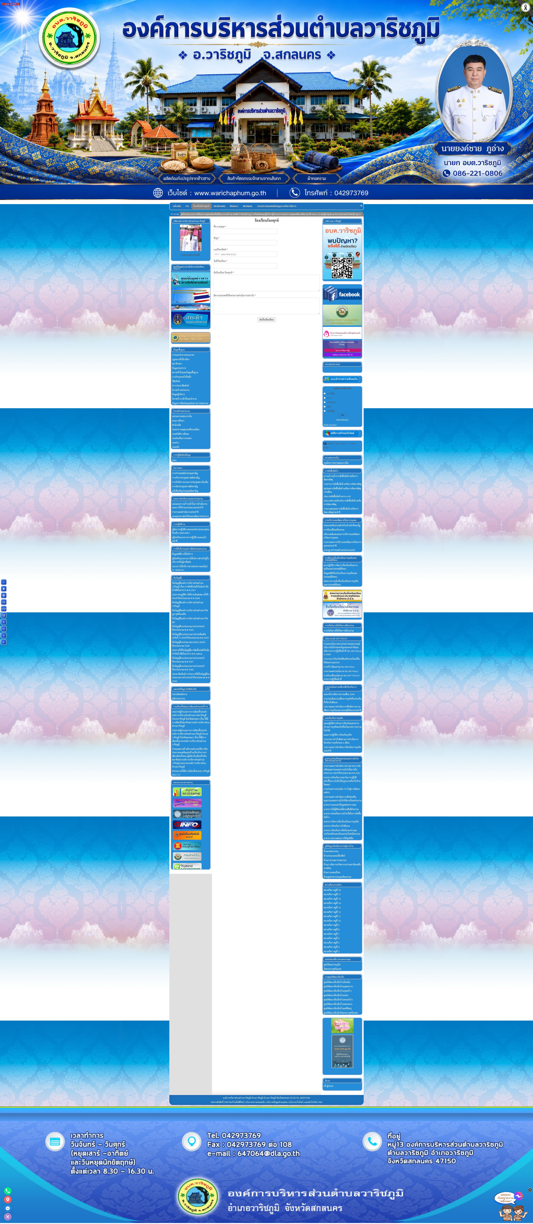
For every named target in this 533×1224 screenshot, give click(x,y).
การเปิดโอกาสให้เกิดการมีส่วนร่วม (339, 630)
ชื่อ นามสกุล (220, 226)
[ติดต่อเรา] (4, 615)
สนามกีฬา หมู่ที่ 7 (332, 933)
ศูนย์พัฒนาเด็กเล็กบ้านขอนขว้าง (338, 999)
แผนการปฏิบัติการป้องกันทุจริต (338, 734)
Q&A (174, 460)
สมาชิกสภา (177, 363)
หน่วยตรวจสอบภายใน (182, 416)
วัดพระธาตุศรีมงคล (332, 968)
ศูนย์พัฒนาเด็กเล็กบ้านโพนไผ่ (337, 982)
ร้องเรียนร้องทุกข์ (201, 206)
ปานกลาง (331, 402)
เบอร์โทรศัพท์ (221, 249)
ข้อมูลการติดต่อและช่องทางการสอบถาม (190, 403)
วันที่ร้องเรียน (220, 261)
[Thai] (15, 3)
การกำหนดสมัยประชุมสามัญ (185, 473)
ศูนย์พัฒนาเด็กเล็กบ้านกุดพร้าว (337, 990)
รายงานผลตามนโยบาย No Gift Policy (341, 671)
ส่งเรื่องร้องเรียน (267, 319)
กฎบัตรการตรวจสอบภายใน (336, 462)
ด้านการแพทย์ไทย (332, 872)
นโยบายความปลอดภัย (255, 1102)
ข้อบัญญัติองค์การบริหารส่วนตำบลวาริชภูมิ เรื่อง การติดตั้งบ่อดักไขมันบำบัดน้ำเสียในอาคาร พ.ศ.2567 (190, 587)
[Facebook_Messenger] (8, 1208)
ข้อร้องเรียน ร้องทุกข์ (224, 272)
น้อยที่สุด (331, 410)
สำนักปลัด (176, 425)
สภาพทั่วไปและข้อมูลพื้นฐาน (185, 372)
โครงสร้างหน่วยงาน (180, 390)
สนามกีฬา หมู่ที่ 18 (332, 890)
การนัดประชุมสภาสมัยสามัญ (185, 486)
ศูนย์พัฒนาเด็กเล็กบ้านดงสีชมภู (338, 1008)
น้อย (329, 406)
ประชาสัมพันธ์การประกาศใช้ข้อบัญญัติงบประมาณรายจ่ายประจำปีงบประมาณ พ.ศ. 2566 (191, 677)
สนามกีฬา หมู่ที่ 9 (332, 925)
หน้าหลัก (177, 206)
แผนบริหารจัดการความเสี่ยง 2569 (339, 694)
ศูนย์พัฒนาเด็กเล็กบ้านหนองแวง (338, 1004)
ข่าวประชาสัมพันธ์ (180, 385)
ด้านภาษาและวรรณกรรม (335, 860)
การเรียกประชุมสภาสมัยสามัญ (186, 477)
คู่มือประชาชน (178, 698)
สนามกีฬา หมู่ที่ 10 (332, 920)
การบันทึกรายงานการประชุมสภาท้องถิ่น (190, 482)
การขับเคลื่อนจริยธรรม (334, 529)
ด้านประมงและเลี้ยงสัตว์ (334, 855)
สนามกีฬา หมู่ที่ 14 (332, 903)
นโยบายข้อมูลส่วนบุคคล (276, 1102)
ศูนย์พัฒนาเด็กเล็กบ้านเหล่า (336, 995)
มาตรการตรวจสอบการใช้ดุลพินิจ (338, 838)
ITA (187, 206)
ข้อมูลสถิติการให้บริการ (182, 554)
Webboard (219, 206)
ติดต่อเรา (234, 206)
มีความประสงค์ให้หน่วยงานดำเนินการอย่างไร (235, 295)
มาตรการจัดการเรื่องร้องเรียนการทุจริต (341, 821)
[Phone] (8, 1191)
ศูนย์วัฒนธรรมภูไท (332, 964)
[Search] (361, 205)
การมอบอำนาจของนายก (183, 354)
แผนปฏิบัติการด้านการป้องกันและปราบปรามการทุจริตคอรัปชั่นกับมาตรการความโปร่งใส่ (342, 727)
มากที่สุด (331, 393)
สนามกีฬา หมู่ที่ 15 (332, 898)
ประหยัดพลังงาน (179, 694)
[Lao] (11, 3)
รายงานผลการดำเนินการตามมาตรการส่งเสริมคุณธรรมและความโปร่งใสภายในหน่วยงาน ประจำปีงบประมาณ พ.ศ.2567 (342, 769)
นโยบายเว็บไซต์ (296, 1102)
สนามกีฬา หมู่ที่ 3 (332, 951)
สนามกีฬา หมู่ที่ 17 (332, 894)
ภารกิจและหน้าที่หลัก (181, 376)
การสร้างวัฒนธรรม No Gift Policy (339, 666)
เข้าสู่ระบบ (328, 1085)
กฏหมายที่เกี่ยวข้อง (180, 359)
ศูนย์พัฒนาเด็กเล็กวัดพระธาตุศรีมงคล (341, 1012)
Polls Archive (330, 424)
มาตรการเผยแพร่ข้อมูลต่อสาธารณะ (340, 804)
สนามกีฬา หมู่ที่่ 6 (332, 938)
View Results (342, 419)
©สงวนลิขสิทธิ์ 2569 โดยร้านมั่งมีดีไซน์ (227, 1102)
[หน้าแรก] (4, 589)
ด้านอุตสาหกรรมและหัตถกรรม (337, 876)
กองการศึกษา (178, 420)
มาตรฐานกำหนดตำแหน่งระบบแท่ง (339, 549)
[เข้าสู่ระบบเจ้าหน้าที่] (4, 622)
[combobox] (217, 254)
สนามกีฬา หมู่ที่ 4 (332, 946)
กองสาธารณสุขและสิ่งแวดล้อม (185, 429)
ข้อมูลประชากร (179, 368)
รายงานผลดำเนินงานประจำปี (185, 511)
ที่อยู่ (216, 238)
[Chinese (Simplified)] (4, 3)
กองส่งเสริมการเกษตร (182, 438)
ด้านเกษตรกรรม (331, 851)
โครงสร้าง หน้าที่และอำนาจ (184, 398)
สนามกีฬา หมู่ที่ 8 (332, 929)
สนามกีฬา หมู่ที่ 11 (332, 916)
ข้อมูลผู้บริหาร (178, 394)
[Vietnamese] (18, 3)
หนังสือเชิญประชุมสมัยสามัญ (185, 490)
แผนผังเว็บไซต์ (310, 1102)
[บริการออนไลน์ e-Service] (4, 595)
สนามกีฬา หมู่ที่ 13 (332, 907)
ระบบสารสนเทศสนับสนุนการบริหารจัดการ (276, 206)
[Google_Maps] (8, 1199)
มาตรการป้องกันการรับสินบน (337, 825)
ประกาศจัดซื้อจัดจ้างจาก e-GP (337, 496)
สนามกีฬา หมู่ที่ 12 (332, 911)
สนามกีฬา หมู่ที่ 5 (332, 942)
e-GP (4, 608)
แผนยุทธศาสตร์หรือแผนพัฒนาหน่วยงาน (190, 516)
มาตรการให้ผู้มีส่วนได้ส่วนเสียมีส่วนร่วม (341, 809)
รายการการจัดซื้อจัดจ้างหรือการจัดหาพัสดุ (342, 484)
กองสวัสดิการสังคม (180, 433)
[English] (7, 3)
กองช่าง (175, 442)
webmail (248, 206)
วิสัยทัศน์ (176, 381)
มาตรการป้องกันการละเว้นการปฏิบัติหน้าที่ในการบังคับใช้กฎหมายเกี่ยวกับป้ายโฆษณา (342, 781)
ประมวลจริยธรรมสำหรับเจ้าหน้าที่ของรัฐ (342, 525)
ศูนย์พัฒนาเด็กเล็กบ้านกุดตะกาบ (338, 986)
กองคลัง (175, 446)
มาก (329, 397)
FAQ (320, 1102)
